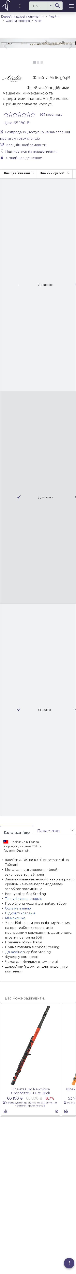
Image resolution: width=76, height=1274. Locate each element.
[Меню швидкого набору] (69, 1263)
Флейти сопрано (18, 21)
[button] (50, 6)
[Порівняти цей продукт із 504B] (5, 1112)
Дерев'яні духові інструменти (22, 16)
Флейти (54, 16)
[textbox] (45, 6)
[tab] (16, 830)
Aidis (38, 21)
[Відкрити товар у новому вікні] (57, 1111)
